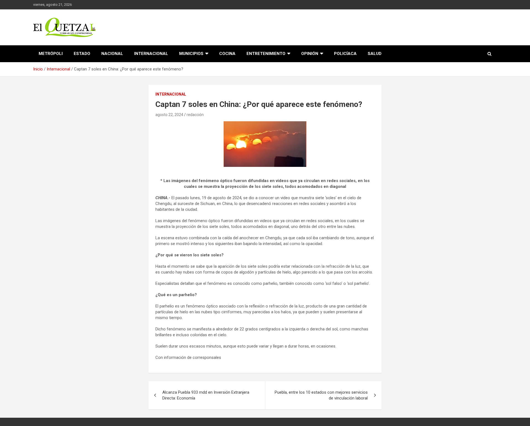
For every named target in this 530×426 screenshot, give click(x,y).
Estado (82, 53)
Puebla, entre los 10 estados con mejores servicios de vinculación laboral (321, 395)
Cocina (227, 53)
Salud (374, 53)
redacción (195, 114)
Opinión (309, 53)
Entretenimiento (266, 53)
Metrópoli (51, 53)
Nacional (112, 53)
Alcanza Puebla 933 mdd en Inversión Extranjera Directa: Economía (205, 395)
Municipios (191, 53)
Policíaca (345, 53)
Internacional (151, 53)
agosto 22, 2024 (169, 114)
